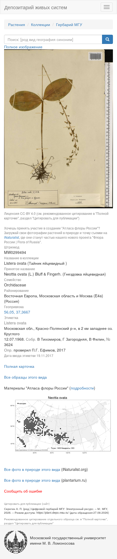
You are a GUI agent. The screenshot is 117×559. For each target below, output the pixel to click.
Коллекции (40, 24)
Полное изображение (23, 46)
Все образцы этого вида (25, 377)
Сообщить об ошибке (23, 491)
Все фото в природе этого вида (32, 469)
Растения (16, 24)
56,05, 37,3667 (17, 312)
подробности (82, 388)
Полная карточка (19, 366)
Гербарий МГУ (69, 24)
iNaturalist (11, 237)
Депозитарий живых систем (35, 7)
